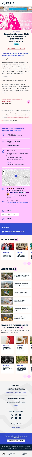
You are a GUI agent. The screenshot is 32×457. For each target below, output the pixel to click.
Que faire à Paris (11, 454)
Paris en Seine (24, 454)
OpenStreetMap (24, 185)
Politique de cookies (18, 448)
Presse (3, 448)
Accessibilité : (21, 446)
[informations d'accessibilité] (10, 214)
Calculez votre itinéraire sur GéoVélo (17, 202)
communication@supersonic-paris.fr (18, 117)
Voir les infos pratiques (16, 49)
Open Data (8, 448)
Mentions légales (5, 446)
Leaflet (17, 185)
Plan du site (28, 448)
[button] (16, 176)
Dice (8, 162)
